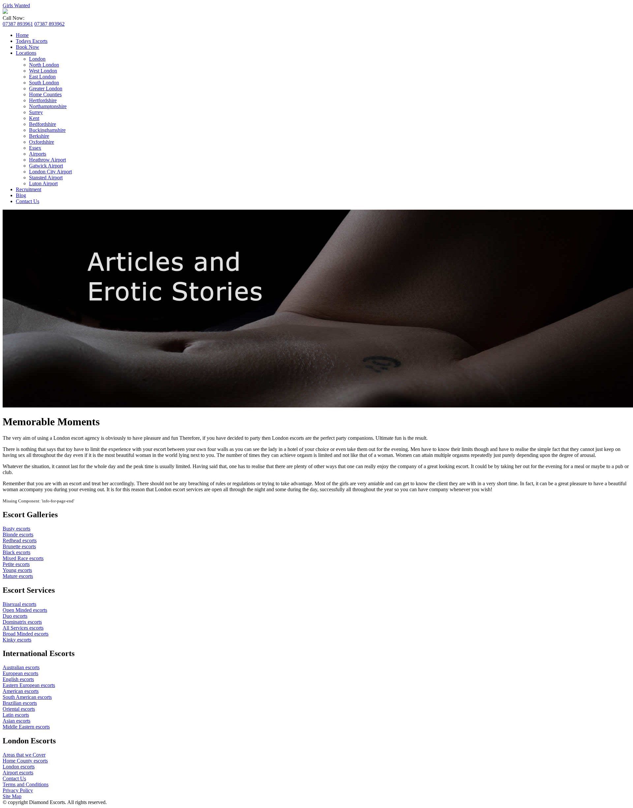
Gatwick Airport (46, 165)
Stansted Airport (46, 177)
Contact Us (27, 201)
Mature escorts (18, 576)
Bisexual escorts (19, 604)
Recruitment (28, 189)
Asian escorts (16, 721)
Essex (35, 148)
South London (44, 82)
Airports (37, 154)
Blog (21, 195)
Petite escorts (16, 564)
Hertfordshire (43, 100)
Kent (34, 118)
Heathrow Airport (47, 160)
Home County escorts (25, 760)
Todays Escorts (31, 41)
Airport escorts (18, 772)
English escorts (18, 679)
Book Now (27, 47)
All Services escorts (23, 628)
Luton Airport (43, 183)
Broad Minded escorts (25, 634)
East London (42, 76)
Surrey (36, 112)
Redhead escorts (20, 540)
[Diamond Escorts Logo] (5, 12)
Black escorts (16, 552)
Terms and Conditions (25, 784)
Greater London (45, 88)
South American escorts (27, 697)
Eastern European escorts (29, 685)
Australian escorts (21, 667)
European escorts (20, 673)
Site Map (12, 796)
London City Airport (50, 171)
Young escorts (17, 570)
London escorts (19, 766)
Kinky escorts (17, 640)
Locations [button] (26, 53)
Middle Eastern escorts (26, 727)
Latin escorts (16, 715)
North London (44, 65)
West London (43, 71)
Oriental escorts (19, 709)
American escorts (21, 691)
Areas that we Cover (24, 755)
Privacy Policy (18, 790)
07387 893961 (18, 24)
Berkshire (39, 136)
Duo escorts (15, 616)
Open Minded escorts (25, 610)
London (37, 59)
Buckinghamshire (47, 130)
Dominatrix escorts (22, 622)
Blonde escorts (18, 534)
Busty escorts (16, 528)
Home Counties (45, 94)
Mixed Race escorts (23, 558)
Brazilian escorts (20, 703)
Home (22, 35)
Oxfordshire (41, 142)
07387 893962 (49, 24)
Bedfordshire (42, 124)
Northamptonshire (48, 106)
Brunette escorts (19, 546)
